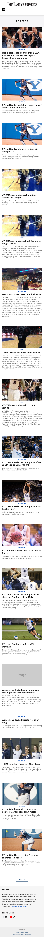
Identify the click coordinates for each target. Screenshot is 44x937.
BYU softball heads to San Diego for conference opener (20, 856)
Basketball (22, 49)
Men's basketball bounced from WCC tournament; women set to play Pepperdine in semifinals (21, 55)
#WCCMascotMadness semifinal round (22, 294)
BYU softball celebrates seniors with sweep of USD (20, 150)
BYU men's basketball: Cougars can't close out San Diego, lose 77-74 (20, 595)
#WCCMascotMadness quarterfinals (22, 352)
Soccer (22, 641)
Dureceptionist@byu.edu (18, 906)
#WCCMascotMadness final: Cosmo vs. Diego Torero (21, 242)
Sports (22, 192)
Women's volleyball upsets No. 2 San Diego (20, 721)
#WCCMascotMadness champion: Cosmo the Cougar (19, 196)
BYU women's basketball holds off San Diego (21, 551)
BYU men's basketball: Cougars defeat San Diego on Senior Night (21, 463)
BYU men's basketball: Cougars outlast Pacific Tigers (22, 507)
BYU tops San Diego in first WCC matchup (18, 645)
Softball (22, 101)
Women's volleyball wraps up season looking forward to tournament (20, 691)
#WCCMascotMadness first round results (19, 406)
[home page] (22, 5)
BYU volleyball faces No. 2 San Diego (22, 764)
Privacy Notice (16, 934)
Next (21, 879)
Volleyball (22, 687)
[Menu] (3, 9)
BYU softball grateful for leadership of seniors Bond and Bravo (22, 106)
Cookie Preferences (26, 934)
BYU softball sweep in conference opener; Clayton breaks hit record (19, 810)
